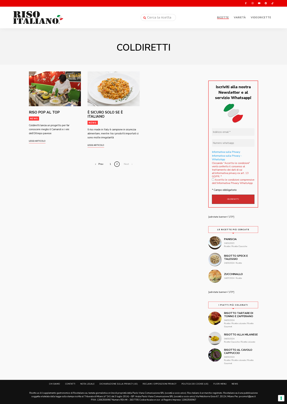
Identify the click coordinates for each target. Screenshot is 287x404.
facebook (245, 3)
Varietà (240, 17)
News (34, 118)
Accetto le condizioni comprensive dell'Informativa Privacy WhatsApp (233, 181)
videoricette (261, 17)
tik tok (272, 3)
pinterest (265, 3)
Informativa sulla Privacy (226, 152)
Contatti (70, 384)
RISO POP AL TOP (44, 112)
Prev (100, 164)
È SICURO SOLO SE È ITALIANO (105, 114)
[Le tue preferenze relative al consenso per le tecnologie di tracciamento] (281, 398)
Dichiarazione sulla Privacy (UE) (118, 384)
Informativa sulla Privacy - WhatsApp (227, 157)
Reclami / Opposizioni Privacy (160, 384)
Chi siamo (54, 384)
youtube (259, 3)
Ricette (223, 17)
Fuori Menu (220, 384)
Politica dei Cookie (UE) (195, 384)
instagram (252, 3)
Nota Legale (87, 384)
